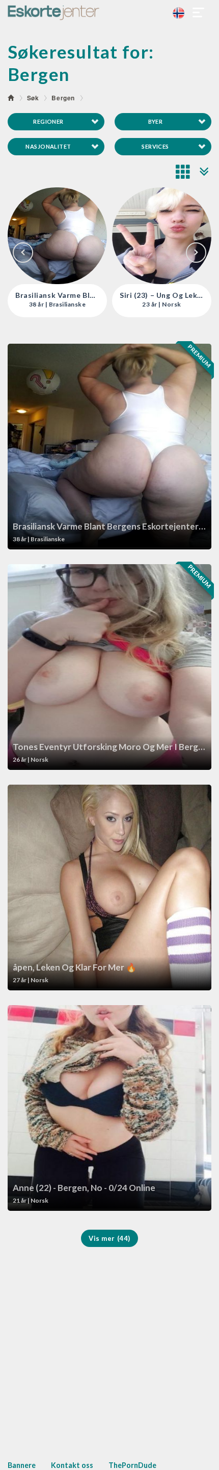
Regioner (48, 121)
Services (155, 146)
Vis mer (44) (109, 1238)
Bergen (63, 97)
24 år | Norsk (161, 304)
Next (196, 252)
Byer (155, 121)
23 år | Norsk (57, 304)
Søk (33, 97)
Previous (23, 252)
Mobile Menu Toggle (198, 12)
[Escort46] (109, 12)
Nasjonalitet (48, 146)
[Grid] (183, 171)
